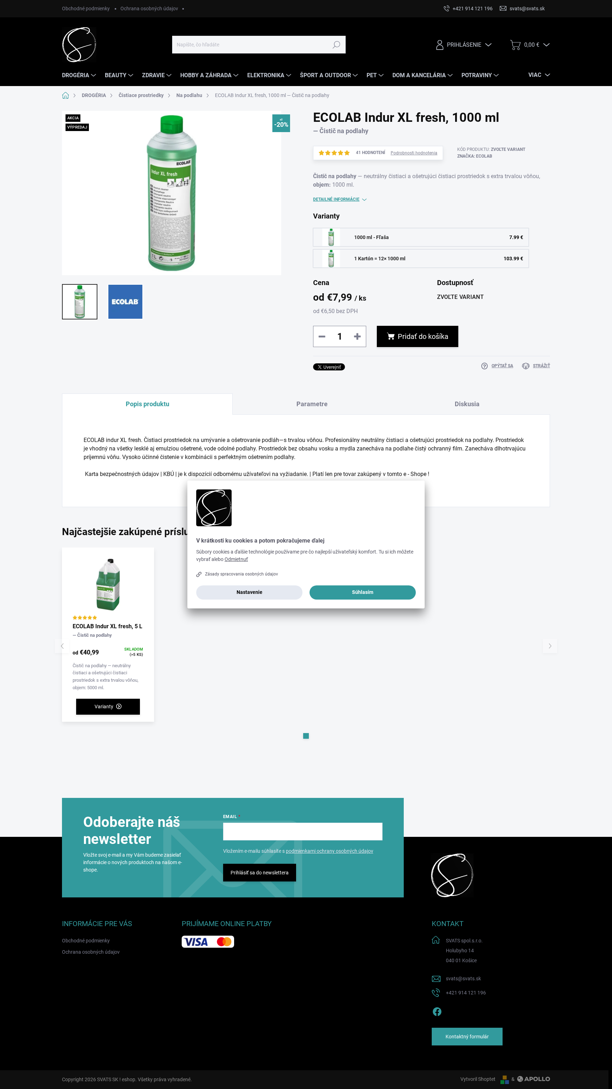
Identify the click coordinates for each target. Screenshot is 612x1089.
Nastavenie (249, 592)
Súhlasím (362, 592)
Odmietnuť (236, 559)
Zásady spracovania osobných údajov (241, 574)
